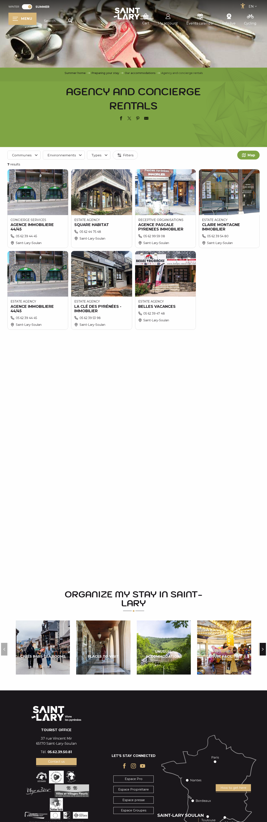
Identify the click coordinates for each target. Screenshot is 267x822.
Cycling (250, 23)
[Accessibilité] (242, 6)
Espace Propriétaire (133, 789)
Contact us (56, 761)
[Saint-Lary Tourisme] (133, 13)
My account (168, 23)
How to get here (233, 788)
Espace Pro (133, 779)
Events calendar (200, 23)
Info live (229, 23)
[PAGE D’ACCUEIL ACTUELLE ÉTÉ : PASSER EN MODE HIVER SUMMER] (27, 6)
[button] (59, 21)
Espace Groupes (133, 810)
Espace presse (133, 800)
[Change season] (28, 6)
